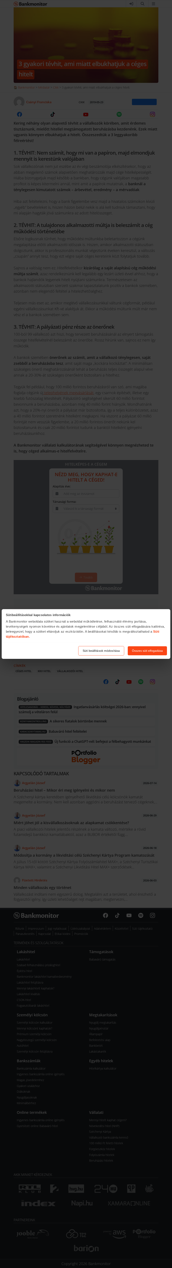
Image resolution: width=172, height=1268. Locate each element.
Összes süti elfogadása (147, 650)
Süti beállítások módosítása (101, 650)
